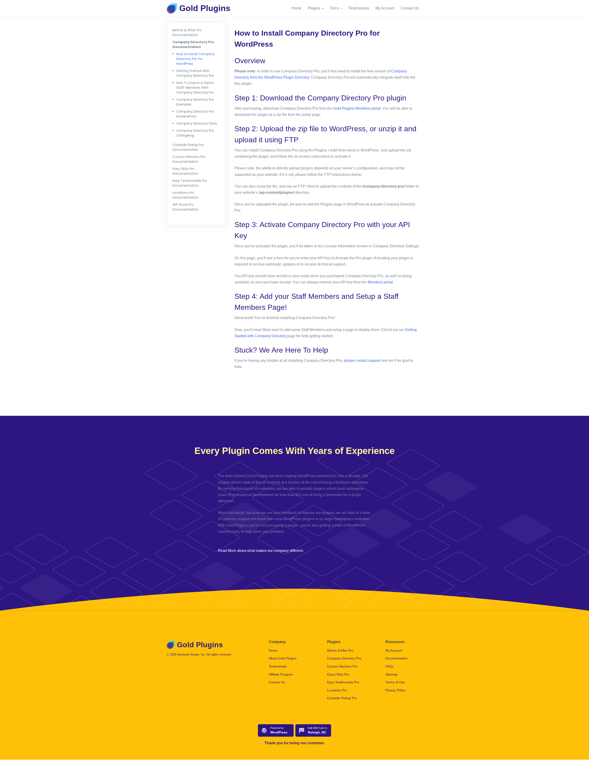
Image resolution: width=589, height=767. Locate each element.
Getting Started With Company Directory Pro (195, 73)
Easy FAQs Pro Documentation (185, 171)
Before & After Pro (340, 650)
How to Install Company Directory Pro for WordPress (195, 59)
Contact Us (410, 8)
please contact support (362, 360)
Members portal (380, 282)
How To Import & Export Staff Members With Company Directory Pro (195, 87)
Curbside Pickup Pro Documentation (188, 147)
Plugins (314, 8)
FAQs (389, 666)
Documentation (396, 658)
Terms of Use (395, 682)
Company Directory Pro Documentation (193, 44)
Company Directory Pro (344, 658)
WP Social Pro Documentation (185, 207)
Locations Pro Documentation (185, 195)
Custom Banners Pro (342, 666)
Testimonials (359, 8)
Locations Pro (337, 690)
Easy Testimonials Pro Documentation (190, 183)
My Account (384, 8)
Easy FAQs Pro (338, 674)
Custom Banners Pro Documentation (189, 159)
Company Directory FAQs (196, 123)
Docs (334, 8)
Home (296, 8)
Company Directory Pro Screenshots (195, 114)
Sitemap (391, 674)
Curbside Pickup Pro (342, 698)
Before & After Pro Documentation (187, 32)
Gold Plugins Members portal (357, 108)
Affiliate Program (281, 674)
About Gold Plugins (283, 658)
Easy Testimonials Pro (343, 682)
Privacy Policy (395, 690)
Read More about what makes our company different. (261, 551)
